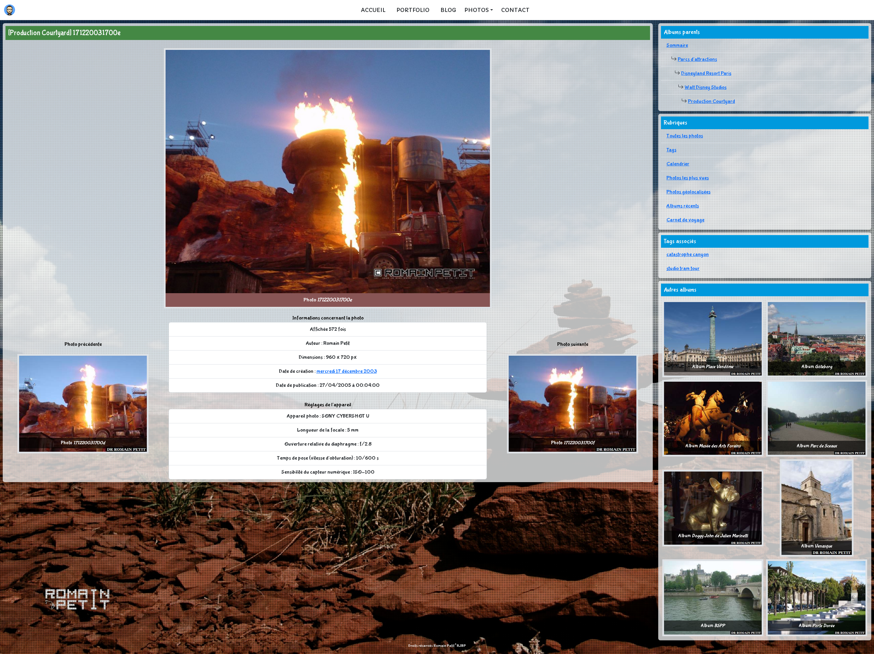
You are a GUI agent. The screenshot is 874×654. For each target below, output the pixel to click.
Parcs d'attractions (697, 59)
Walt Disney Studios (706, 87)
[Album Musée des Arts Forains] (712, 417)
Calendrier (677, 164)
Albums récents (682, 206)
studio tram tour (683, 268)
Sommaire (677, 45)
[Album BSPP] (712, 597)
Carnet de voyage (685, 220)
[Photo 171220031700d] (83, 403)
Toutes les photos (684, 136)
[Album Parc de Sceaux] (816, 417)
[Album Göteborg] (816, 338)
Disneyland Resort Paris (706, 73)
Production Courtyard (711, 101)
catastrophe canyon (687, 254)
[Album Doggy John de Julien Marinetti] (712, 507)
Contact (515, 9)
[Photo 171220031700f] (572, 403)
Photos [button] (476, 9)
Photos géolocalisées (688, 192)
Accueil (373, 9)
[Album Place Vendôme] (712, 338)
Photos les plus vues (687, 178)
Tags (671, 150)
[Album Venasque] (817, 507)
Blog (448, 9)
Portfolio (412, 9)
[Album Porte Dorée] (816, 597)
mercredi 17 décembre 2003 (346, 371)
